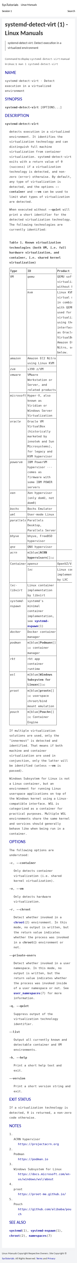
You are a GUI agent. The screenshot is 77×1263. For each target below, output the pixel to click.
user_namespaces (27, 993)
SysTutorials (10, 5)
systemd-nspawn (43, 1230)
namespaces (38, 1235)
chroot (19, 922)
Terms (39, 1258)
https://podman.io (33, 1159)
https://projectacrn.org (38, 1144)
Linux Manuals (29, 5)
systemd (15, 1230)
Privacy (51, 1258)
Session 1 (7, 11)
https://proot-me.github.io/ (42, 1194)
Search (71, 11)
